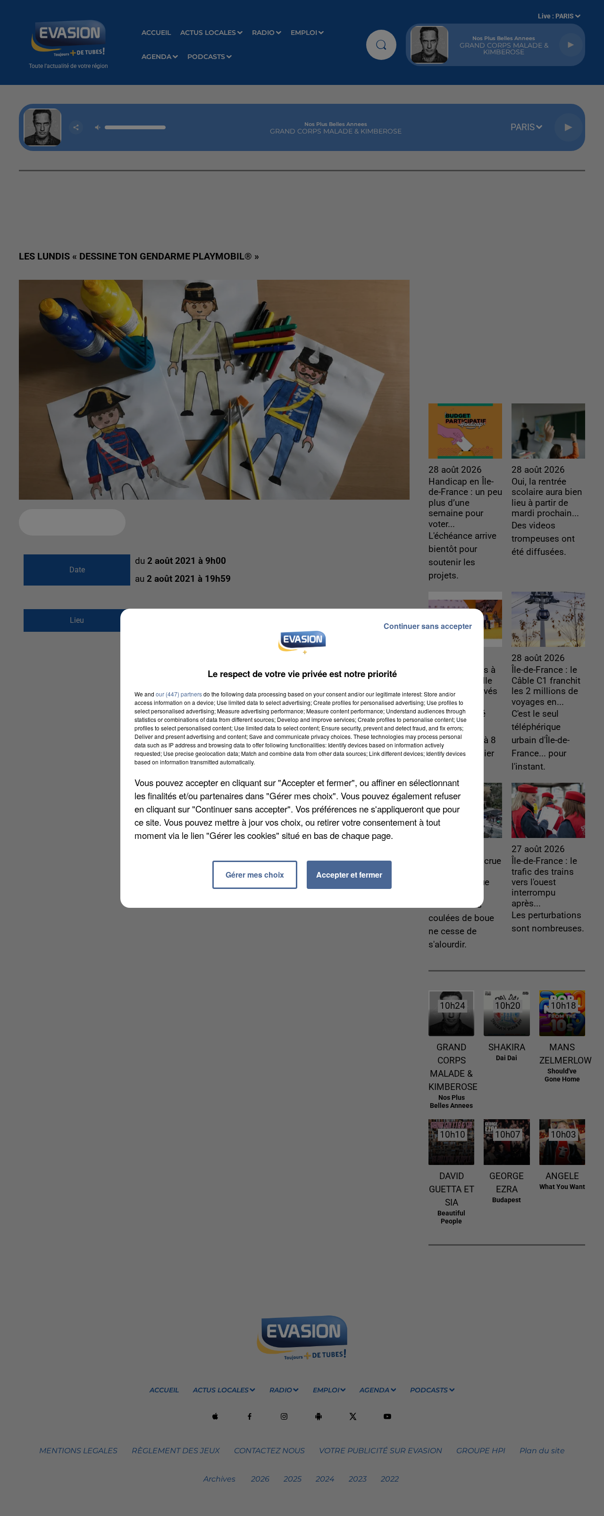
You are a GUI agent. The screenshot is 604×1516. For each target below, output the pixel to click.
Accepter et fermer (349, 874)
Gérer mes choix (255, 874)
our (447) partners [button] (179, 694)
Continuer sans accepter (428, 625)
